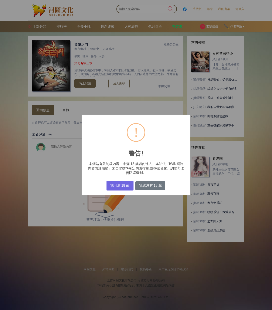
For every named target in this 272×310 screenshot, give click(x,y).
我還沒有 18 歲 (150, 185)
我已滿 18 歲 (119, 185)
